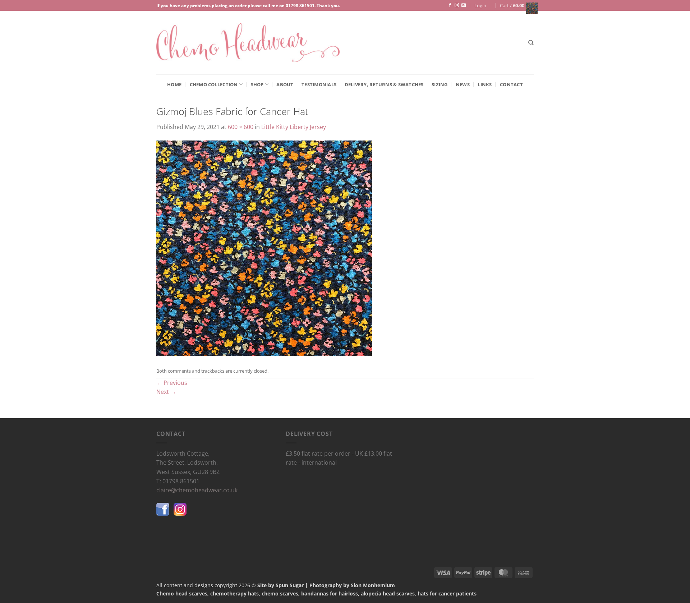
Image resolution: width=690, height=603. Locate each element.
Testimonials (319, 84)
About (284, 84)
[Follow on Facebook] (450, 5)
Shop (257, 84)
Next (166, 392)
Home (174, 84)
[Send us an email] (463, 5)
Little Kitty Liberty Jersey (293, 127)
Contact (511, 84)
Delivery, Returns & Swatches (384, 84)
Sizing (440, 84)
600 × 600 (240, 127)
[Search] (531, 43)
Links (485, 84)
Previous (171, 383)
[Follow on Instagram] (457, 5)
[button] (480, 5)
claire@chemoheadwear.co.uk (197, 490)
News (463, 84)
